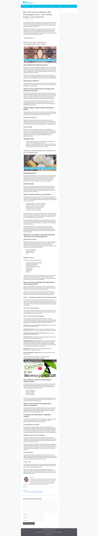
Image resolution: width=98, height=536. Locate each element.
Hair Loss (40, 6)
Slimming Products (25, 6)
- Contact (44, 532)
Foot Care (53, 6)
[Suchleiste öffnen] (75, 6)
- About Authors (59, 532)
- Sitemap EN (48, 532)
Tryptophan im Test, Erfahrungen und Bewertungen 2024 (34, 491)
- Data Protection (39, 532)
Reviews (33, 6)
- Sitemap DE (53, 532)
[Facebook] (25, 486)
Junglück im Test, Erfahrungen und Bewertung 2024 (33, 492)
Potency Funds (67, 6)
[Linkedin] (23, 486)
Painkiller (59, 6)
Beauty (46, 6)
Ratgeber (25, 490)
